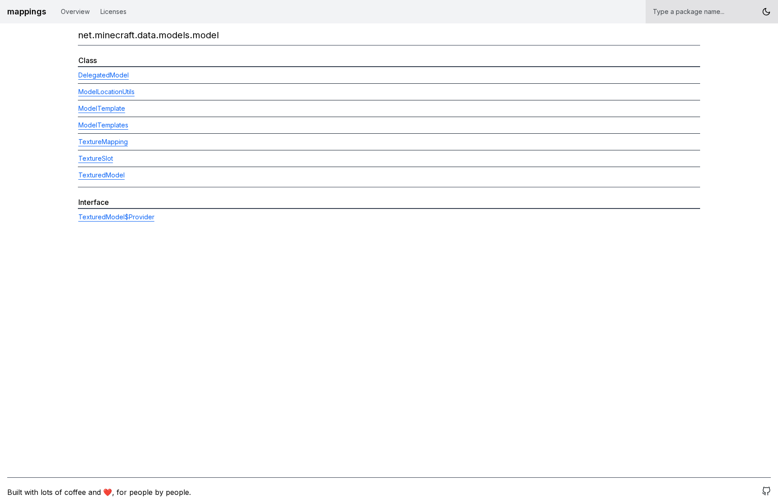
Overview (75, 11)
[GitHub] (766, 492)
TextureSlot (95, 158)
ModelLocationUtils (106, 91)
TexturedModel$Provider (116, 217)
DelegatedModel (103, 75)
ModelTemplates (103, 125)
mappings (26, 11)
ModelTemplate (101, 108)
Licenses (113, 11)
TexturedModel (101, 175)
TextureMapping (103, 141)
